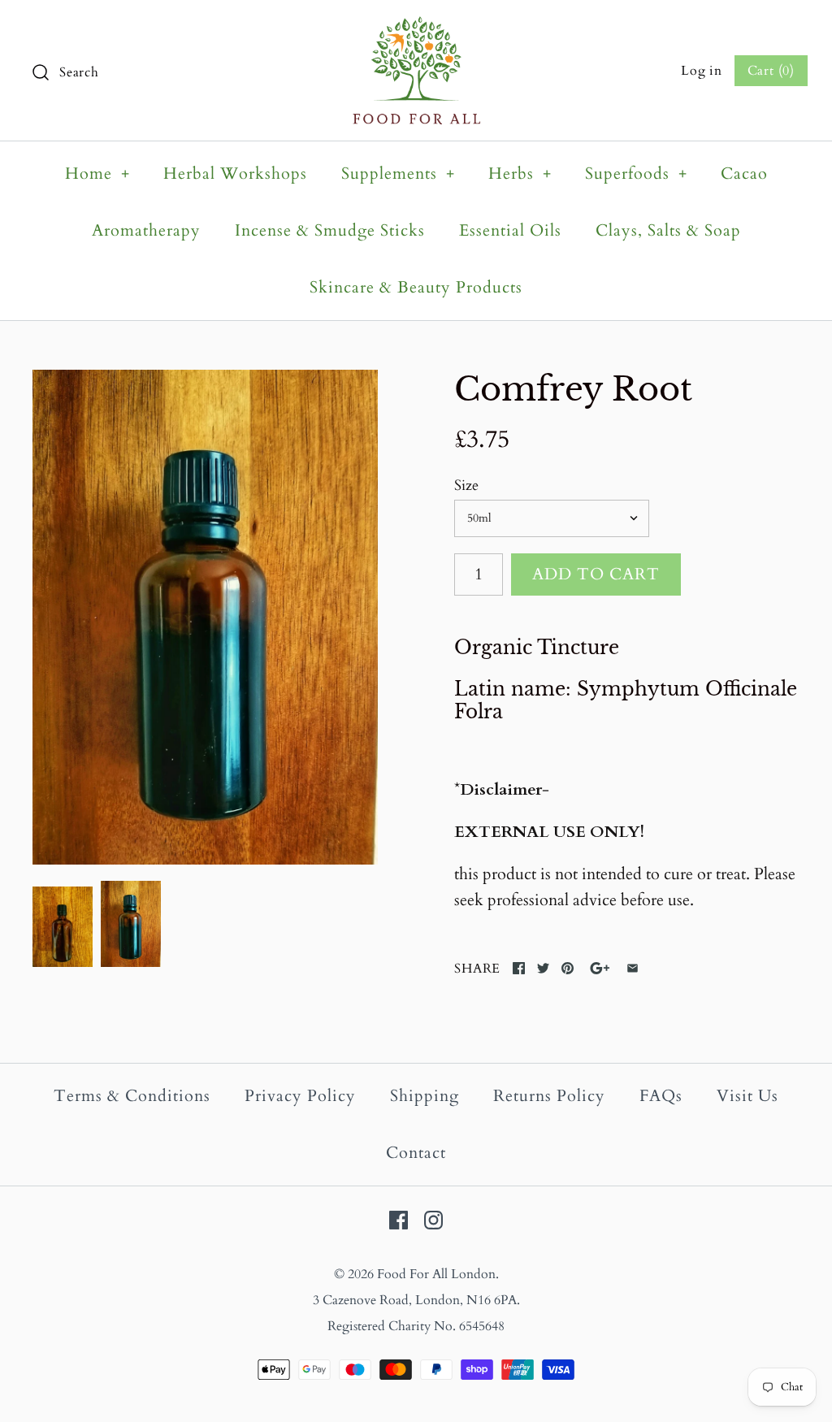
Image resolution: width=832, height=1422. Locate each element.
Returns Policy (549, 1096)
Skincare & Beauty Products (416, 287)
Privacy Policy (300, 1096)
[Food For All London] (416, 29)
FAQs (660, 1096)
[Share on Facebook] (519, 968)
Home (97, 173)
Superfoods (636, 173)
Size (466, 485)
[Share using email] (632, 968)
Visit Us (747, 1096)
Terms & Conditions (132, 1096)
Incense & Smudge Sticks (330, 230)
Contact (416, 1153)
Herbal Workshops (235, 173)
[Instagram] (433, 1220)
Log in (701, 71)
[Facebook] (398, 1220)
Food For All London (436, 1274)
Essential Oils (510, 230)
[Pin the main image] (567, 968)
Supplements (398, 173)
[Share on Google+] (600, 968)
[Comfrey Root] (205, 617)
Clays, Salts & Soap (668, 230)
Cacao (744, 173)
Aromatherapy (146, 230)
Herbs (520, 173)
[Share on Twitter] (543, 968)
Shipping (424, 1096)
